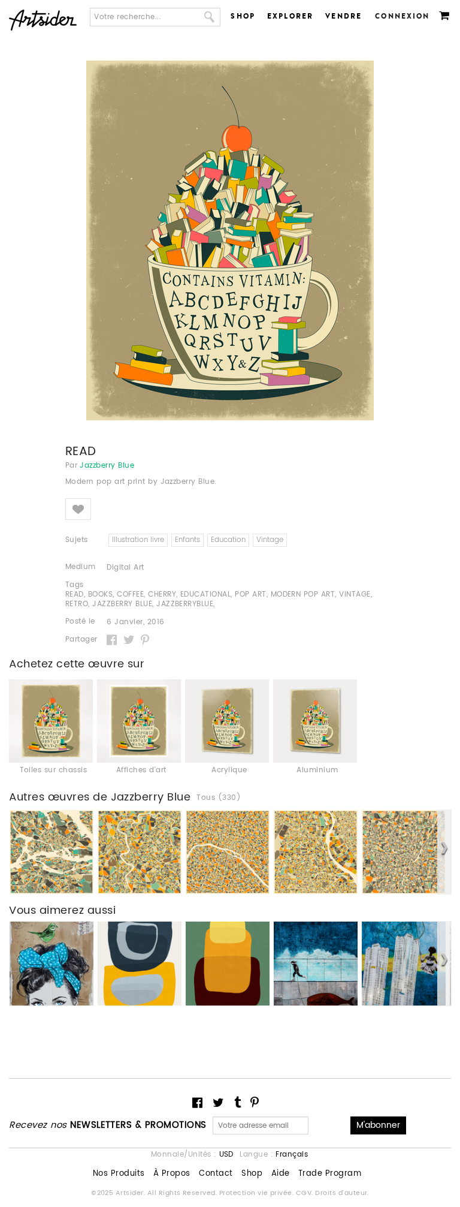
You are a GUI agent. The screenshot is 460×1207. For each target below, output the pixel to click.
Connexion (402, 16)
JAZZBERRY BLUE (122, 604)
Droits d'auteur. (342, 1193)
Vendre (343, 16)
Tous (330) (218, 798)
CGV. (305, 1193)
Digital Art (125, 567)
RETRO (76, 604)
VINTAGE (354, 594)
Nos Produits (119, 1174)
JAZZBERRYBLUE (184, 604)
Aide (280, 1174)
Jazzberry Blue (107, 466)
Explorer (290, 16)
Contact (215, 1174)
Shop (243, 16)
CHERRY (162, 594)
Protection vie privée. (257, 1193)
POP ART (250, 594)
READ (74, 594)
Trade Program (329, 1174)
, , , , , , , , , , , (218, 599)
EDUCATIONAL (205, 594)
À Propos (171, 1174)
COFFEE (130, 594)
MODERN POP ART (303, 594)
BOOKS (100, 594)
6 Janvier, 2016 (135, 622)
